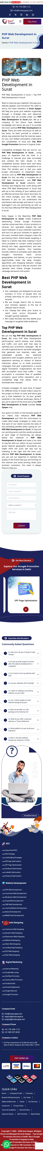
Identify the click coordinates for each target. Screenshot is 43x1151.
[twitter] (21, 1080)
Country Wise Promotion (14, 980)
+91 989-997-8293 (12, 1032)
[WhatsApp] (33, 15)
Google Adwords (11, 991)
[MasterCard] (37, 1066)
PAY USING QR (21, 1058)
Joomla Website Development (16, 908)
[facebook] (9, 1076)
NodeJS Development (13, 912)
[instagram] (34, 1076)
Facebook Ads (10, 983)
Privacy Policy (18, 1106)
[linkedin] (13, 1080)
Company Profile (16, 1093)
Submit (21, 525)
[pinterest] (29, 1080)
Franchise (29, 1093)
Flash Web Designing (12, 955)
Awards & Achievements (11, 1097)
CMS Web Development (13, 904)
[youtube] (25, 1076)
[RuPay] (26, 1066)
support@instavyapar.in (14, 1016)
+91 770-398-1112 (22, 7)
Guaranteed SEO (11, 850)
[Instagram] (21, 15)
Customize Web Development (16, 893)
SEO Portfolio (22, 1114)
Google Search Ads (22, 302)
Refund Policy (25, 1110)
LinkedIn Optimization (13, 872)
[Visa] (16, 1066)
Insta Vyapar (8, 216)
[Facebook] (9, 15)
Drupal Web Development (14, 901)
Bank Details (35, 1114)
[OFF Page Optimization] (16, 589)
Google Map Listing (12, 972)
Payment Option (8, 1114)
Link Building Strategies (13, 858)
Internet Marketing (11, 969)
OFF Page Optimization (15, 600)
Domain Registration (12, 987)
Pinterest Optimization (13, 876)
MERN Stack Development (14, 915)
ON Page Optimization (13, 861)
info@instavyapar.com (23, 10)
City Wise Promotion (12, 976)
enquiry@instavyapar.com (15, 1019)
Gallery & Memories (9, 1102)
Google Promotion (32, 221)
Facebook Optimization (13, 869)
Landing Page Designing (13, 948)
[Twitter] (15, 15)
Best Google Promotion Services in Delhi (21, 1148)
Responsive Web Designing (14, 937)
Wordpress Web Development (15, 897)
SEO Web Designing (12, 951)
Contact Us (6, 1106)
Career (22, 1102)
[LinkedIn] (27, 15)
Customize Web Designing (14, 929)
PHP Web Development (13, 890)
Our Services (32, 1102)
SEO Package (10, 854)
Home (5, 42)
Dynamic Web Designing (13, 933)
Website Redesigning (12, 940)
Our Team (27, 1097)
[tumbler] (17, 1076)
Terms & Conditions (9, 1110)
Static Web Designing (12, 944)
